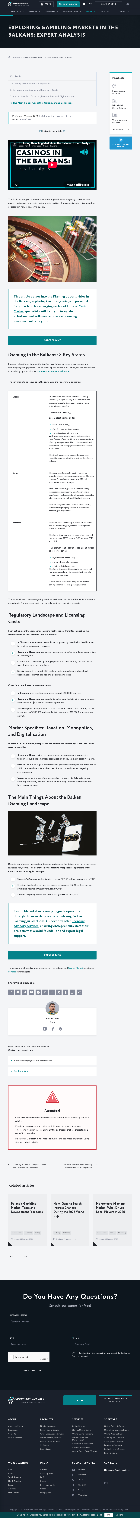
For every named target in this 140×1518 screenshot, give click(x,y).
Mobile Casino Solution (50, 1442)
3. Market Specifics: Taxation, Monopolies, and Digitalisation (42, 96)
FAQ (42, 1477)
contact (12, 972)
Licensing (28, 1233)
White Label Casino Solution (52, 1434)
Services (33, 11)
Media (89, 11)
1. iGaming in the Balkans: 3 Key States (30, 83)
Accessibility (96, 1509)
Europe (11, 1485)
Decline (119, 1515)
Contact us (123, 11)
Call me (80, 1400)
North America (14, 1481)
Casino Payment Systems (114, 1449)
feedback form (21, 1071)
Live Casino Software (113, 1445)
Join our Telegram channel (121, 145)
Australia (12, 1489)
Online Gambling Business (51, 1438)
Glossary (44, 1481)
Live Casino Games (48, 1426)
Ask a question (32, 1370)
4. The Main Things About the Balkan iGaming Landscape (41, 102)
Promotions (13, 1430)
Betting (69, 116)
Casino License (78, 1426)
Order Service (52, 340)
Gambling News (46, 1473)
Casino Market (75, 968)
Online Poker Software (114, 1434)
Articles (16, 57)
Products (16, 11)
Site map (59, 1509)
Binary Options (110, 1453)
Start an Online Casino (81, 1430)
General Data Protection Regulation (115, 1509)
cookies (59, 1515)
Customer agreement (71, 1509)
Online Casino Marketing (82, 1434)
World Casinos (70, 11)
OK (108, 1515)
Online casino (17, 1233)
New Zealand (13, 1493)
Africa (10, 1473)
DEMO (108, 4)
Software (50, 11)
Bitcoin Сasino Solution (50, 1430)
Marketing (66, 1233)
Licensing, (60, 116)
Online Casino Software (114, 1426)
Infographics (45, 1493)
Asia (10, 1470)
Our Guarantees (15, 1438)
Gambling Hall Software (114, 1438)
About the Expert (15, 1426)
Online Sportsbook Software (116, 1430)
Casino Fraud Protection (82, 1444)
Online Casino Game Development (81, 1439)
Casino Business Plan (81, 1448)
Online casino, (48, 116)
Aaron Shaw (25, 119)
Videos (43, 1489)
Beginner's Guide (47, 1485)
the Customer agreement (89, 1515)
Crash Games (45, 1449)
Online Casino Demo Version (84, 1451)
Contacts (12, 1434)
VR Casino (44, 1445)
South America (14, 1477)
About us (104, 11)
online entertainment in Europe (53, 371)
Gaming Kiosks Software (114, 1442)
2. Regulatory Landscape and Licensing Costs (34, 90)
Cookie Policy (85, 1509)
